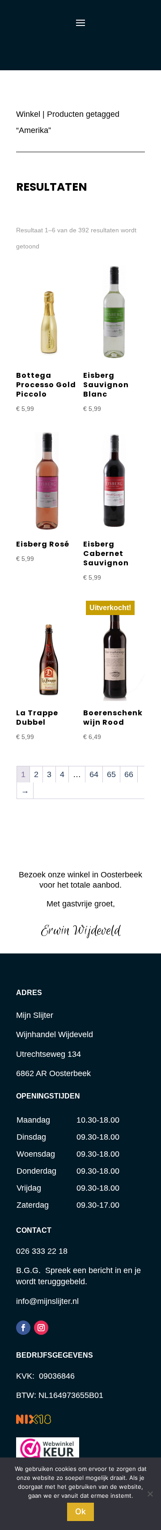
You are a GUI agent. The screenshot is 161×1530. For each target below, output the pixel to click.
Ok (80, 1511)
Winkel (28, 114)
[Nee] (149, 1493)
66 (128, 774)
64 (93, 774)
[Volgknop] (23, 1328)
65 (111, 774)
